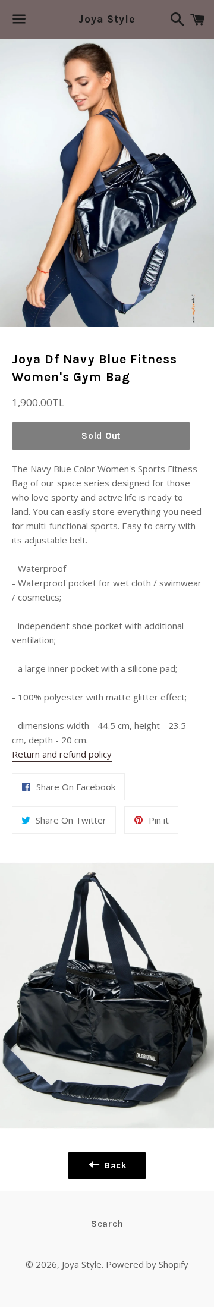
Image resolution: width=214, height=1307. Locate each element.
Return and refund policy (62, 754)
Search (107, 1223)
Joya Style (107, 19)
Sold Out (101, 436)
